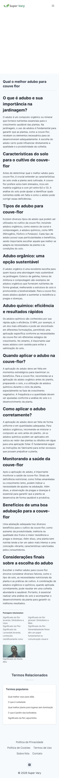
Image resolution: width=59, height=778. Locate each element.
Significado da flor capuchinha (22, 718)
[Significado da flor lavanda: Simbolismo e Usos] (15, 629)
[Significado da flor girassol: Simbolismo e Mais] (40, 629)
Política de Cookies (18, 747)
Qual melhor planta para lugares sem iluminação (30, 707)
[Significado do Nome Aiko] (14, 651)
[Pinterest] (29, 764)
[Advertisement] (29, 42)
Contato (37, 753)
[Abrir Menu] (53, 5)
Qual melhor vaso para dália (21, 696)
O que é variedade (16, 702)
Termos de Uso (42, 747)
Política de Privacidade (29, 742)
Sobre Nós (23, 753)
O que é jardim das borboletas (22, 712)
